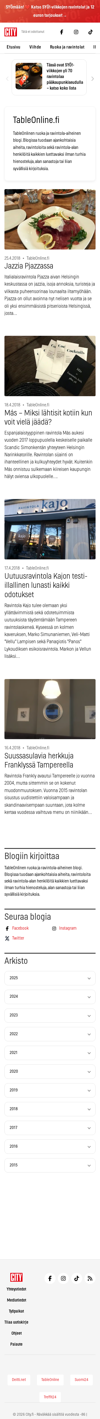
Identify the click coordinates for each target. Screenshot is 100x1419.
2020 (14, 1071)
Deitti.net (19, 1380)
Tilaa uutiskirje (16, 1322)
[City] (16, 1277)
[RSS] (90, 1278)
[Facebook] (62, 32)
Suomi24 (81, 1380)
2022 (14, 1034)
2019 (14, 1090)
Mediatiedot (16, 1300)
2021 (14, 1053)
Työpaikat (16, 1311)
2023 (14, 1015)
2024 (14, 996)
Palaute (16, 1344)
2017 (13, 1128)
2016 (14, 1146)
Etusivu (14, 47)
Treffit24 (50, 1397)
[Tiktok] (91, 32)
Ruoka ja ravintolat (67, 47)
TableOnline (50, 1380)
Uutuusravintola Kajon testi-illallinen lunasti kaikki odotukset (46, 586)
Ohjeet (16, 1333)
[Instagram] (76, 32)
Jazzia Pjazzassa (28, 266)
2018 (14, 1109)
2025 (14, 978)
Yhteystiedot (16, 1289)
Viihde (35, 47)
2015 (14, 1165)
